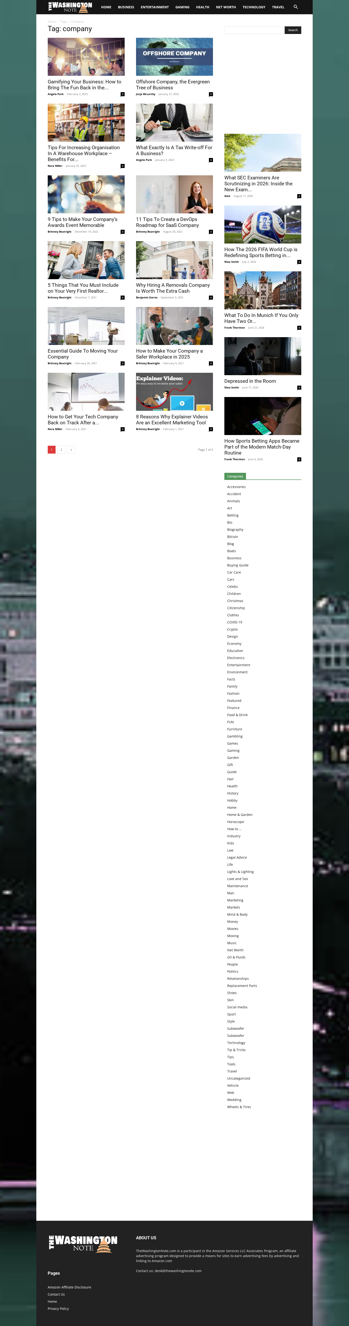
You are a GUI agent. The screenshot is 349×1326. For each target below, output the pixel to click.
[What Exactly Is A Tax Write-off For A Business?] (174, 123)
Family (232, 686)
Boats (231, 551)
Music (232, 943)
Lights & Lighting (240, 871)
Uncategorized (238, 1078)
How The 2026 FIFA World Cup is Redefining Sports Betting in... (260, 252)
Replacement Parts (242, 985)
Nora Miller (55, 166)
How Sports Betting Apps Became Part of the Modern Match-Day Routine (261, 447)
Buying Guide (238, 565)
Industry (234, 836)
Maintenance (237, 886)
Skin (230, 1000)
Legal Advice (237, 857)
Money (232, 921)
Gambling (235, 736)
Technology (254, 7)
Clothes (233, 615)
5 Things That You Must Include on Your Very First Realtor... (83, 288)
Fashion (233, 693)
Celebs (232, 586)
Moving (233, 935)
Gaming (182, 7)
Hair (230, 779)
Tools (231, 1064)
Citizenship (236, 608)
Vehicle (233, 1085)
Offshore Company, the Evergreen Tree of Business (173, 85)
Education (235, 650)
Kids (230, 843)
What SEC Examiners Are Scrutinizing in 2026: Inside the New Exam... (258, 183)
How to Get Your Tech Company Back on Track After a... (83, 420)
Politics (232, 971)
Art (229, 508)
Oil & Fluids (236, 957)
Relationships (238, 978)
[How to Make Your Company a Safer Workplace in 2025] (174, 326)
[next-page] (71, 450)
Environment (237, 672)
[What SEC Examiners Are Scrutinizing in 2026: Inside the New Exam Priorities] (262, 153)
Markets (233, 907)
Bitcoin (232, 536)
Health (202, 7)
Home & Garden (240, 814)
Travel (278, 7)
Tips (230, 1057)
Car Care (234, 572)
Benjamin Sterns (146, 297)
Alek (227, 196)
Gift (230, 764)
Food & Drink (237, 715)
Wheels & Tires (239, 1107)
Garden (233, 757)
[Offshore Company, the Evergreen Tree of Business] (174, 57)
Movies (232, 928)
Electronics (236, 658)
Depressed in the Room (250, 381)
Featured (234, 700)
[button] (295, 7)
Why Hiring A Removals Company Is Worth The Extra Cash (173, 288)
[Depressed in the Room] (262, 356)
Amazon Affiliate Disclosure (69, 1287)
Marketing (235, 900)
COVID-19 (234, 622)
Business (126, 7)
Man (230, 893)
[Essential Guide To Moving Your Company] (86, 326)
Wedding (234, 1099)
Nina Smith (231, 261)
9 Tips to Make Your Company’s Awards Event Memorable (83, 222)
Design (232, 636)
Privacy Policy (58, 1308)
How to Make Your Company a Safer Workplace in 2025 (169, 354)
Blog (230, 543)
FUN (230, 722)
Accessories (236, 486)
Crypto (232, 629)
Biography (235, 529)
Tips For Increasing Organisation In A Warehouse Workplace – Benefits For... (84, 153)
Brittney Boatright (59, 231)
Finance (233, 707)
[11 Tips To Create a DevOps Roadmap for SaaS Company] (174, 194)
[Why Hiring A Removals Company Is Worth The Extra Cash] (174, 260)
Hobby (232, 800)
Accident (234, 494)
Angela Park (56, 94)
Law (230, 850)
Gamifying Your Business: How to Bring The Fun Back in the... (84, 85)
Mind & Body (237, 914)
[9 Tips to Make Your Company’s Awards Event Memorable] (86, 194)
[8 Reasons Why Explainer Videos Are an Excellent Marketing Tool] (174, 392)
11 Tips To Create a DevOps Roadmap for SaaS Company (167, 222)
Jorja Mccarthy (145, 94)
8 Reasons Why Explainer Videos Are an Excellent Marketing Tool (172, 420)
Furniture (234, 729)
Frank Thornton (234, 327)
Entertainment (155, 7)
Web (230, 1092)
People (232, 964)
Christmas (235, 600)
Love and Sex (237, 878)
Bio (229, 522)
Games (232, 743)
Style (231, 1021)
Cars (230, 579)
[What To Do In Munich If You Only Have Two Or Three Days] (262, 290)
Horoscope (235, 821)
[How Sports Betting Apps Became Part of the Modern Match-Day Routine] (262, 416)
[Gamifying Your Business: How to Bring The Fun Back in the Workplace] (86, 57)
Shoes (232, 993)
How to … (234, 829)
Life (230, 864)
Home (52, 21)
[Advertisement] (262, 85)
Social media (237, 1007)
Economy (234, 643)
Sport (231, 1014)
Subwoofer (235, 1028)
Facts (231, 679)
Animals (233, 501)
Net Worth (226, 7)
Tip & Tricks (236, 1050)
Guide (232, 772)
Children (234, 593)
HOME (106, 7)
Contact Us (56, 1294)
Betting (233, 515)
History (232, 793)
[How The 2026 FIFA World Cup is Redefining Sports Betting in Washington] (262, 225)
